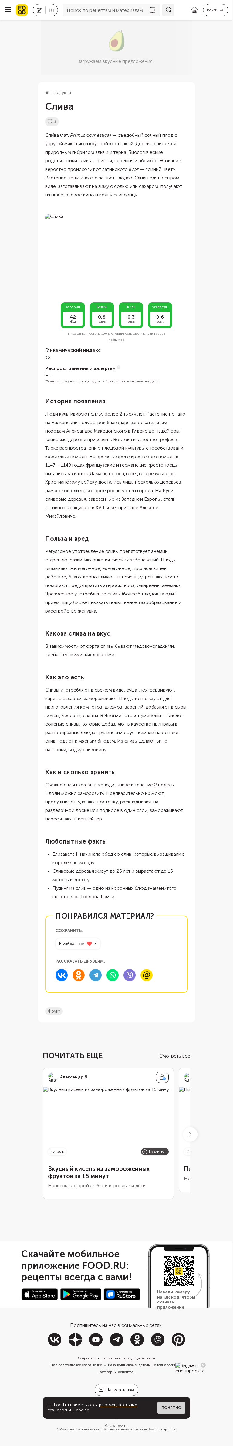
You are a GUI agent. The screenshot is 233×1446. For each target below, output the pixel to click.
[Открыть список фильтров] (152, 10)
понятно (171, 1408)
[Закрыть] (203, 1365)
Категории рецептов (116, 1372)
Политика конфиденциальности (128, 1358)
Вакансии (116, 1365)
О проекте (87, 1358)
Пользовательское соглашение (76, 1365)
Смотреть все (174, 1056)
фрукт (54, 1011)
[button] (190, 1134)
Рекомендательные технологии (150, 1365)
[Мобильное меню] (8, 10)
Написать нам (120, 1390)
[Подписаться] (162, 1077)
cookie (82, 1410)
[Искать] (168, 10)
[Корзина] (194, 10)
